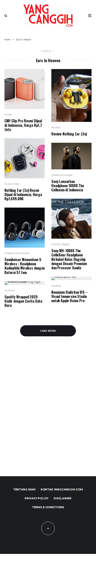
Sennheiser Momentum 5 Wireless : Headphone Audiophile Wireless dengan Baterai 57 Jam (24, 266)
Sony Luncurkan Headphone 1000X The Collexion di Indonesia (67, 185)
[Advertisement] (48, 408)
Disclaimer (62, 498)
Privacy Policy (36, 498)
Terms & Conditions (48, 507)
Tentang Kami (24, 489)
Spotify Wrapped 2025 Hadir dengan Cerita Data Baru (23, 301)
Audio (8, 114)
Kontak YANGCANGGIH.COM (62, 489)
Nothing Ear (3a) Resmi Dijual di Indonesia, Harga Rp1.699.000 (23, 194)
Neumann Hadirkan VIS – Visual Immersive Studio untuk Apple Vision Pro (69, 296)
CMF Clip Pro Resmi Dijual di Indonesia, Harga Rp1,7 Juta (23, 125)
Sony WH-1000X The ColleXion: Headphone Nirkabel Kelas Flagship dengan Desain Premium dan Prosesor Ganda (69, 259)
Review (56, 127)
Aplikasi (56, 285)
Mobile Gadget (60, 244)
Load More (48, 330)
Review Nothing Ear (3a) (69, 134)
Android (9, 290)
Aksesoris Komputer (16, 253)
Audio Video (11, 183)
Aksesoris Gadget (62, 174)
